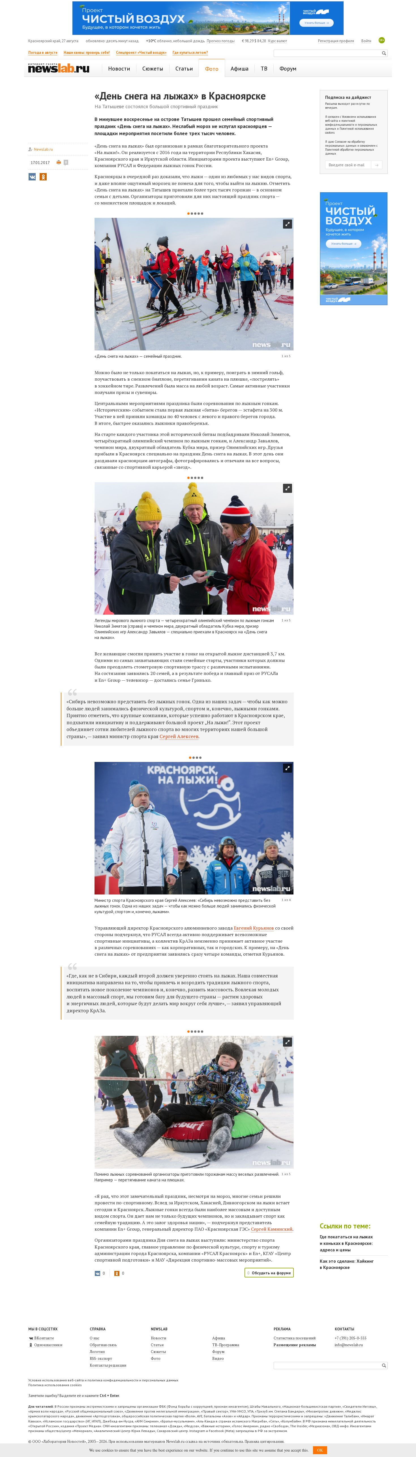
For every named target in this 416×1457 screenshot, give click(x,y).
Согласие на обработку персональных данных (345, 144)
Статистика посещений (295, 1338)
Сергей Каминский (271, 1229)
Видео (218, 1358)
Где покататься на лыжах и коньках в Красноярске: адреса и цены (346, 1243)
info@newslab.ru (349, 1344)
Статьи (157, 1344)
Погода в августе (42, 52)
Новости (158, 1338)
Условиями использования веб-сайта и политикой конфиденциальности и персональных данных (351, 123)
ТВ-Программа (225, 1344)
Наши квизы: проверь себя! (87, 52)
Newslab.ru (43, 149)
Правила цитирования (264, 1441)
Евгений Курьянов (254, 928)
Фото (155, 1358)
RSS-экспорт (101, 1358)
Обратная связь (103, 1344)
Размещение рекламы (295, 1344)
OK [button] (320, 1450)
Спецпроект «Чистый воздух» (141, 52)
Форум (218, 1351)
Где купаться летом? (190, 52)
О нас (94, 1338)
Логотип (97, 1351)
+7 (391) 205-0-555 (350, 1338)
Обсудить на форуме (271, 1272)
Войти (366, 41)
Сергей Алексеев (179, 736)
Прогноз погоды (221, 41)
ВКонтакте (43, 1338)
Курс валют (277, 41)
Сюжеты (158, 1351)
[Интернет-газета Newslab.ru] (61, 68)
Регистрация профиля (336, 41)
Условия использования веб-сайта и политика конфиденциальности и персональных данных (103, 1380)
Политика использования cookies (55, 1385)
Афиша (218, 1338)
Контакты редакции (108, 1365)
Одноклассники (47, 1344)
